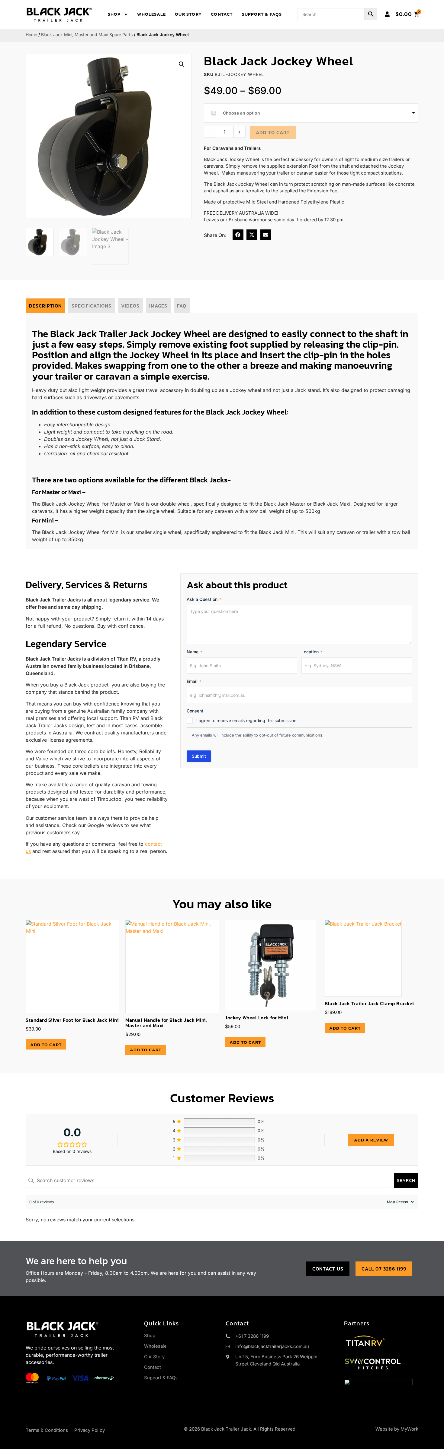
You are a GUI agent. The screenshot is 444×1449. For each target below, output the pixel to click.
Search (406, 1180)
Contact (222, 14)
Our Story (188, 14)
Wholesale (151, 14)
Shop (114, 14)
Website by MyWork (396, 1429)
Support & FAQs (262, 14)
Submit (199, 756)
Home (31, 34)
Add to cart (273, 132)
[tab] (45, 305)
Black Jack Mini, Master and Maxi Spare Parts (87, 34)
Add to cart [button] (46, 1044)
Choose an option (241, 112)
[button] (181, 64)
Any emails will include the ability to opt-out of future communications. (257, 735)
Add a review (371, 1139)
